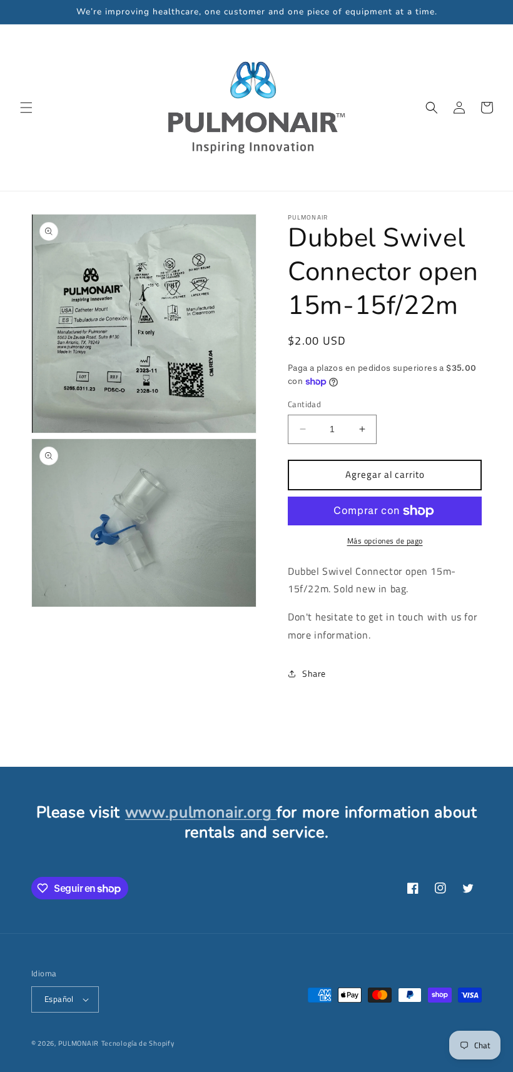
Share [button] (314, 673)
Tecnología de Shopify (138, 1043)
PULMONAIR (78, 1043)
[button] (26, 107)
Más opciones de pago (385, 541)
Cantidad (304, 404)
